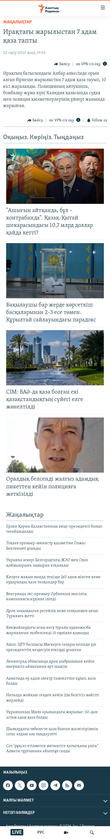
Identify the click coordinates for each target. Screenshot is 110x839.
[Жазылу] (79, 785)
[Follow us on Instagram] (43, 785)
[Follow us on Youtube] (32, 785)
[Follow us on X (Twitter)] (20, 785)
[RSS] (67, 785)
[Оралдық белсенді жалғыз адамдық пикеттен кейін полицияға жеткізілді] (55, 445)
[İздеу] (92, 832)
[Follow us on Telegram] (55, 785)
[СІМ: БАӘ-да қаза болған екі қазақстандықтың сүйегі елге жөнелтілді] (55, 357)
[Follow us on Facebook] (8, 785)
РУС (40, 833)
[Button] (62, 64)
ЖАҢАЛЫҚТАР (17, 22)
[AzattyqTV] (66, 832)
